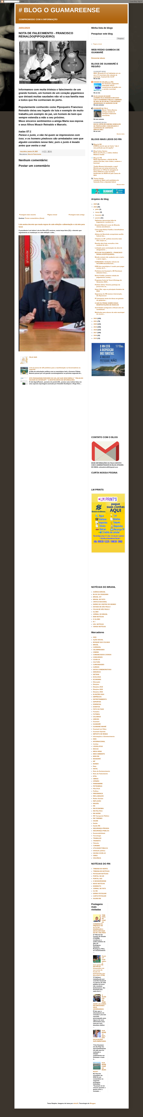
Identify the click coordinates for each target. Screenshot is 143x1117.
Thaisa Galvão (98, 178)
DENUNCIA (97, 672)
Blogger (92, 1103)
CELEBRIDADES (98, 649)
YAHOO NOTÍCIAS (99, 626)
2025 (95, 204)
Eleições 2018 (98, 687)
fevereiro (98, 215)
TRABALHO (97, 838)
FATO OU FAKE (98, 709)
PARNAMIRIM (97, 783)
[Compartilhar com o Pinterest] (51, 152)
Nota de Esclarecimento (101, 771)
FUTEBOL (96, 714)
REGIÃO (96, 803)
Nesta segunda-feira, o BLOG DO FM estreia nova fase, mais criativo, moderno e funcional (107, 161)
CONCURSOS (97, 657)
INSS (94, 739)
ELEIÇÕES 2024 (98, 694)
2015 (95, 338)
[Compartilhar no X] (47, 152)
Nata (94, 766)
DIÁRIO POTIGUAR (99, 893)
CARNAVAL (97, 647)
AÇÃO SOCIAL (98, 640)
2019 (95, 327)
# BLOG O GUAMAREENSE (59, 10)
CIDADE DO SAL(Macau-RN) (103, 82)
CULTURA (96, 662)
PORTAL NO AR (98, 876)
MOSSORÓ (97, 759)
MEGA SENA (97, 751)
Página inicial (52, 214)
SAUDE (95, 821)
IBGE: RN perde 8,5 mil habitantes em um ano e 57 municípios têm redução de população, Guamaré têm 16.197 (106, 75)
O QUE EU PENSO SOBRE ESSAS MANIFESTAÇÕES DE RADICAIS (107, 304)
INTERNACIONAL (99, 741)
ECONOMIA (97, 679)
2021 (95, 321)
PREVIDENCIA (98, 793)
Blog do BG (97, 144)
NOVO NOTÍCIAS (99, 883)
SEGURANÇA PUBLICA (101, 831)
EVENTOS (96, 707)
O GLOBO (96, 619)
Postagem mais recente (27, 214)
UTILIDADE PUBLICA (100, 848)
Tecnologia (97, 836)
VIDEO (95, 855)
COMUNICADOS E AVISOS (102, 654)
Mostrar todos (120, 134)
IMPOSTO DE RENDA (100, 734)
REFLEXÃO (97, 801)
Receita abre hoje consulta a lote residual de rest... (106, 244)
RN (94, 806)
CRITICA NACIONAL (100, 602)
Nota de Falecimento (34, 154)
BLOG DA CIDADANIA (100, 594)
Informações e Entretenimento (104, 736)
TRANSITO (97, 841)
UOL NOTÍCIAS (98, 624)
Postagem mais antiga (76, 214)
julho (97, 209)
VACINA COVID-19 (99, 853)
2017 (95, 332)
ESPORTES (97, 702)
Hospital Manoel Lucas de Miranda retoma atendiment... (107, 226)
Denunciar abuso (98, 58)
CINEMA (96, 652)
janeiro (98, 218)
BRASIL (96, 645)
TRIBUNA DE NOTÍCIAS (101, 871)
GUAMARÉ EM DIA (100, 122)
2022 (95, 318)
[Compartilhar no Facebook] (49, 152)
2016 (95, 335)
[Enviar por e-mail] (43, 152)
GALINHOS (97, 716)
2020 (95, 324)
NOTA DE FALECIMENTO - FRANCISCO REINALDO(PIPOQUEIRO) (108, 253)
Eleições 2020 (98, 689)
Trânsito (96, 843)
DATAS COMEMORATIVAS (102, 669)
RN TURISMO (97, 818)
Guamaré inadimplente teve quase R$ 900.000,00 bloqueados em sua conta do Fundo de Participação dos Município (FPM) (99, 965)
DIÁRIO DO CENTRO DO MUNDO (104, 604)
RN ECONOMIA (98, 808)
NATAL (95, 769)
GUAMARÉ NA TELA (100, 108)
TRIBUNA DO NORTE (100, 868)
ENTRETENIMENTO (100, 699)
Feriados (96, 711)
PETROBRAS (97, 786)
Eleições (96, 684)
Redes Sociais (98, 798)
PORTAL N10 (97, 878)
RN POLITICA (97, 811)
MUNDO (96, 764)
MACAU (96, 749)
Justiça (95, 744)
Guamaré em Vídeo (99, 729)
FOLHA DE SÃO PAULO (101, 609)
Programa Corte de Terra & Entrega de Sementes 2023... (108, 281)
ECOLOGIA (97, 677)
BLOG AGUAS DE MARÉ (101, 96)
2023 (95, 207)
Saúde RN (96, 826)
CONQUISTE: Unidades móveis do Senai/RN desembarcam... (107, 262)
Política (95, 791)
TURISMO (96, 845)
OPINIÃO (96, 781)
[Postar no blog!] (45, 152)
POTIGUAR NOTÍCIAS (100, 874)
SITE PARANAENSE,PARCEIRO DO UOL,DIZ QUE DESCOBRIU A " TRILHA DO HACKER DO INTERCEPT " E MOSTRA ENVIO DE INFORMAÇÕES (56, 379)
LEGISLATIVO (98, 746)
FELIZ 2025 (33, 357)
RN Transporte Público (101, 816)
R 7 (94, 622)
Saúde (95, 823)
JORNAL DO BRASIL (100, 614)
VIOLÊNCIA (97, 858)
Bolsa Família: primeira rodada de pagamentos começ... (107, 276)
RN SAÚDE (97, 813)
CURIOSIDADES (98, 664)
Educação (96, 682)
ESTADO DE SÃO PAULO (101, 607)
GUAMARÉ (97, 724)
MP (94, 761)
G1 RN (95, 891)
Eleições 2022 (98, 692)
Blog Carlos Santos (100, 151)
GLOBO (96, 612)
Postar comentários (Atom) (34, 218)
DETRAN (96, 674)
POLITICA (96, 788)
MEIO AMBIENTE (99, 754)
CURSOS (96, 667)
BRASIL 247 (97, 597)
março (97, 212)
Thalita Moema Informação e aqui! (105, 166)
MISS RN (96, 756)
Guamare (96, 721)
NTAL (95, 776)
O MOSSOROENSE (99, 881)
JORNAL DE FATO (99, 888)
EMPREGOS (97, 697)
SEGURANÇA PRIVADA (101, 828)
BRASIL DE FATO (99, 599)
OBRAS (95, 779)
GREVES (96, 719)
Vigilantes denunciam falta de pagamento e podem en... (105, 221)
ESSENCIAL (97, 704)
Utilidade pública (99, 850)
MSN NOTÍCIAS (98, 617)
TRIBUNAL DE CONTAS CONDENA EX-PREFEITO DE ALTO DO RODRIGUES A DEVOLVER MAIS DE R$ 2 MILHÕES (99, 924)
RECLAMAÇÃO (98, 796)
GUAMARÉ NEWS (99, 71)
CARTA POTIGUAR (99, 896)
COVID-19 (96, 659)
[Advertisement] (107, 570)
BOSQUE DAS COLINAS (101, 642)
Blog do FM (97, 158)
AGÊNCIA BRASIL (99, 592)
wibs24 (75, 1103)
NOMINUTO (97, 886)
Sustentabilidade (99, 833)
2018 (95, 330)
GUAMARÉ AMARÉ (99, 726)
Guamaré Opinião (99, 731)
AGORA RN (97, 898)
